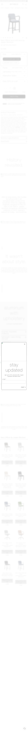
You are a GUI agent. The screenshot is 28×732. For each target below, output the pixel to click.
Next (22, 387)
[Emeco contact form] (24, 728)
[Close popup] (24, 344)
